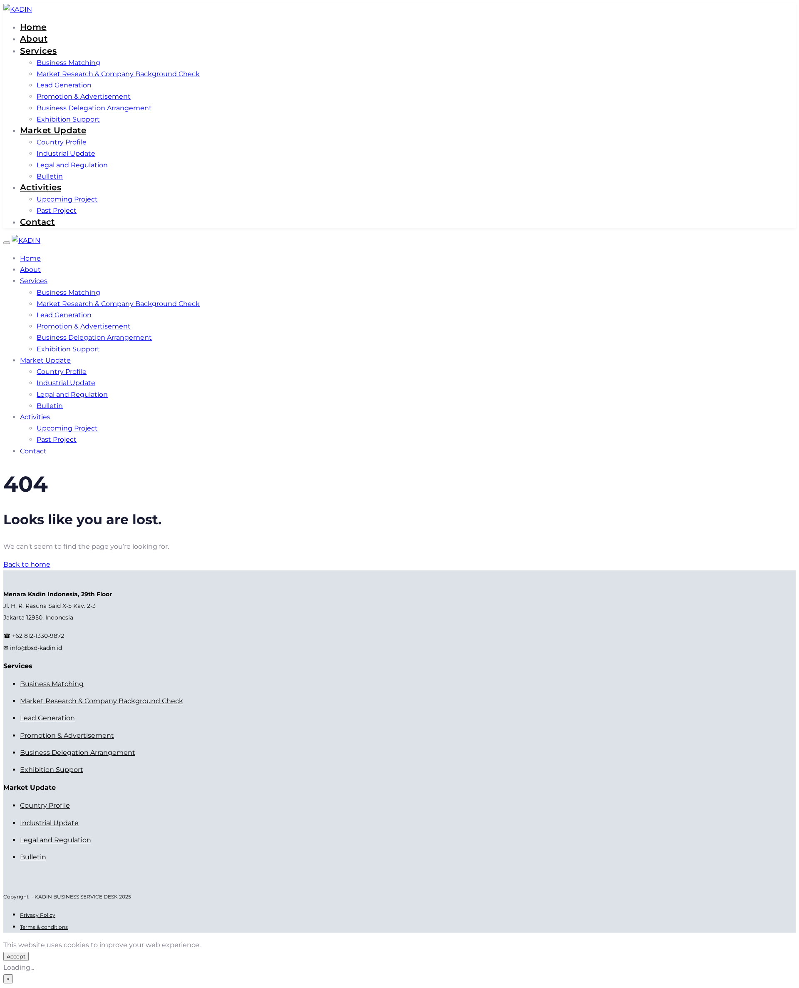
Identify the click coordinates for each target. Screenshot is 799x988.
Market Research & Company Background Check (118, 74)
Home (33, 27)
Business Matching (68, 63)
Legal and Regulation (72, 165)
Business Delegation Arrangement (94, 108)
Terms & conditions (44, 927)
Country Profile (62, 142)
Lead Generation (64, 85)
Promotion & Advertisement (84, 96)
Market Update (53, 130)
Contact (37, 222)
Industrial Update (66, 153)
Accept (16, 956)
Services (38, 51)
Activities (40, 187)
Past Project (57, 210)
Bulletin (50, 176)
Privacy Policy (37, 915)
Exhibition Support (68, 119)
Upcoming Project (67, 199)
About (33, 39)
